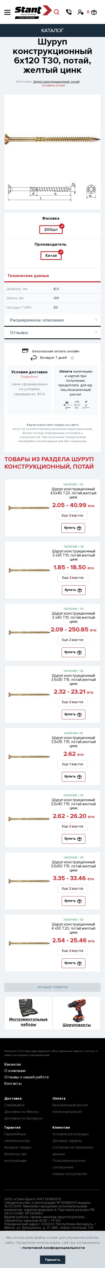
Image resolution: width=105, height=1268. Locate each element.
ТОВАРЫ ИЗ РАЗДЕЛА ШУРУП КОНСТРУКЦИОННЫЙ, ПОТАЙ (49, 463)
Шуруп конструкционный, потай (56, 82)
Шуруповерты (77, 1024)
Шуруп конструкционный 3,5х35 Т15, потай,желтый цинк (73, 742)
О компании (14, 1070)
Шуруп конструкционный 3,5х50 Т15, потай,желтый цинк (73, 866)
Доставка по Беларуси (23, 1118)
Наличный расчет (67, 1112)
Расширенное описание (37, 320)
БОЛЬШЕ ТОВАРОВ (53, 987)
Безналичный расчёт (70, 1105)
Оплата (58, 1098)
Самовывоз (14, 1105)
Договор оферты (67, 1141)
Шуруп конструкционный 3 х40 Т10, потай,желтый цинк (73, 617)
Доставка (13, 1098)
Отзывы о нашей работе (26, 1077)
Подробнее (29, 377)
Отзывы (19, 332)
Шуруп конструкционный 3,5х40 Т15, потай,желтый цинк (73, 804)
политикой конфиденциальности (53, 1248)
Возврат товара (17, 1147)
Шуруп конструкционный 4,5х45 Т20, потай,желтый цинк (73, 493)
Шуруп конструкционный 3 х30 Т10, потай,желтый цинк (73, 555)
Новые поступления (69, 1174)
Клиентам (61, 1127)
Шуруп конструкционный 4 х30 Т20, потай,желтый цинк (73, 928)
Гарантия (12, 1127)
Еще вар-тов (72, 515)
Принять (52, 1260)
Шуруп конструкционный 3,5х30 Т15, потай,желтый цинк (73, 679)
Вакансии (12, 1064)
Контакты (13, 1083)
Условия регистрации (70, 1134)
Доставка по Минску (21, 1112)
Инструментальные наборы (28, 1022)
